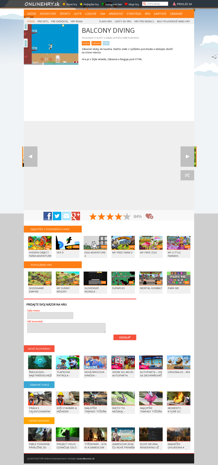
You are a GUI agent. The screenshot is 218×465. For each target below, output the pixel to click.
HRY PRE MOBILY (144, 21)
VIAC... (29, 17)
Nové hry (71, 4)
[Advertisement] (109, 95)
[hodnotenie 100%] (127, 217)
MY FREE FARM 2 (122, 252)
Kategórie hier (113, 4)
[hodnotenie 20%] (93, 217)
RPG (147, 14)
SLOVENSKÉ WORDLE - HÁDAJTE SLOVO (94, 291)
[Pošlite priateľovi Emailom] (66, 216)
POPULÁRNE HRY (41, 264)
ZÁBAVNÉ (176, 14)
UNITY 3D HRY (123, 21)
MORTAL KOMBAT (151, 288)
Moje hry (134, 4)
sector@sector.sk (86, 458)
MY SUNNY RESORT (63, 289)
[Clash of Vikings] (187, 156)
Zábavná (96, 43)
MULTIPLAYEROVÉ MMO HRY (173, 21)
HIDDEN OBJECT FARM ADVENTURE (40, 254)
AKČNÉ (31, 14)
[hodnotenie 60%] (110, 217)
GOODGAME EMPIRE (36, 289)
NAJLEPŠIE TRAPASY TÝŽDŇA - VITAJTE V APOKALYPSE (151, 413)
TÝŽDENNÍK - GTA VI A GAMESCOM (95, 445)
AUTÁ (77, 14)
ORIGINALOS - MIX (179, 372)
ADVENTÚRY (48, 14)
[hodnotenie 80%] (118, 217)
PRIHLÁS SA (184, 4)
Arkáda (85, 43)
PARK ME (173, 288)
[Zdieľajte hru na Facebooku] (47, 216)
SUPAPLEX (118, 288)
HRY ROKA (76, 21)
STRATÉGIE (134, 14)
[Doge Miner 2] (30, 156)
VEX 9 (60, 252)
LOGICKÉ (90, 14)
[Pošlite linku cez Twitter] (57, 216)
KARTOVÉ (160, 14)
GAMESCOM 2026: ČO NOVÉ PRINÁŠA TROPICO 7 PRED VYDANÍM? (123, 449)
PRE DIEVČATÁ (59, 21)
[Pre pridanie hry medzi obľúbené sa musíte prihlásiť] (149, 216)
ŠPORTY (65, 14)
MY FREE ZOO (148, 252)
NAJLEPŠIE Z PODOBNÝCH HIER (50, 229)
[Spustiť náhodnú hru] (187, 175)
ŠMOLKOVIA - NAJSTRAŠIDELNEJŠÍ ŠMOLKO (41, 375)
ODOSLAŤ (124, 337)
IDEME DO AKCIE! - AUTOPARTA (123, 373)
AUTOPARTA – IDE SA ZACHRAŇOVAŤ (151, 373)
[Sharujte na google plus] (76, 216)
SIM (102, 14)
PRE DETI (42, 21)
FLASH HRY (105, 21)
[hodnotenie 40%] (101, 217)
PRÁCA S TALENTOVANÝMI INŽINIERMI (39, 411)
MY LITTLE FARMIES (174, 254)
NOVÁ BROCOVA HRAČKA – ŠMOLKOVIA (94, 375)
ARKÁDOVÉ (116, 14)
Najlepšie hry (91, 4)
